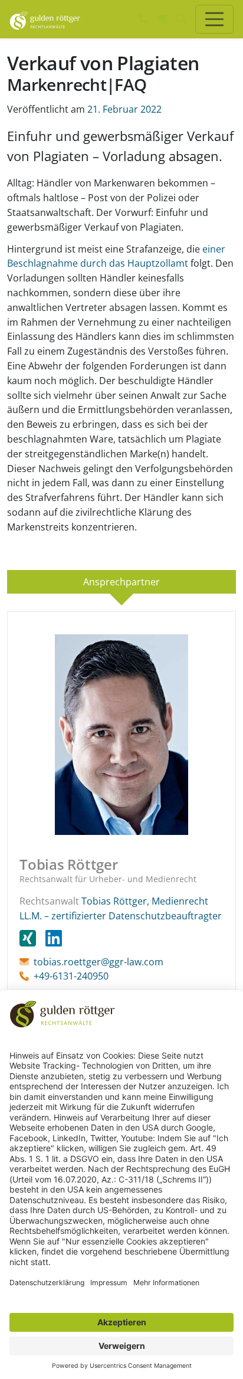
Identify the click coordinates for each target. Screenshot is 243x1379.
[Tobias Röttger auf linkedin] (53, 937)
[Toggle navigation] (214, 19)
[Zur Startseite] (45, 19)
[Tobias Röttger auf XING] (32, 937)
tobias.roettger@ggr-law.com (98, 961)
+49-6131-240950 (71, 975)
